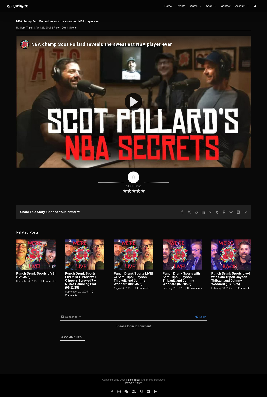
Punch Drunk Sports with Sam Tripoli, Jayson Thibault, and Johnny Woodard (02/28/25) (181, 279)
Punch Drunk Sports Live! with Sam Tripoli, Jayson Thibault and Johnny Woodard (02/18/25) (230, 279)
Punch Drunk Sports (65, 27)
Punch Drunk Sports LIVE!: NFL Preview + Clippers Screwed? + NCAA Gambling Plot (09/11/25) (80, 280)
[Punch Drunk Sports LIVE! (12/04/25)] (36, 241)
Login (202, 316)
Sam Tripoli (26, 27)
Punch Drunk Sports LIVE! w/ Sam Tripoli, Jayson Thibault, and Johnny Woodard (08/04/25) (133, 279)
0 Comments (48, 281)
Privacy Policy (133, 382)
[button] (255, 6)
